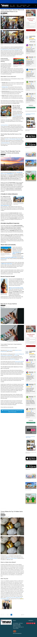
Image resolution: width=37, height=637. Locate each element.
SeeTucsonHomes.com (5, 142)
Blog (1, 13)
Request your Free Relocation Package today (13, 139)
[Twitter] (33, 1)
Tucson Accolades (5, 13)
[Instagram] (28, 1)
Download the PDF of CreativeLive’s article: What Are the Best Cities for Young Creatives (12, 411)
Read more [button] (28, 368)
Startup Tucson (9, 350)
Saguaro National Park (5, 205)
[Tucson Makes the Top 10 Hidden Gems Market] (12, 526)
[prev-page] (1, 615)
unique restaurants (15, 252)
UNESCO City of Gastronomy (6, 263)
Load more (31, 420)
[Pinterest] (30, 1)
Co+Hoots (15, 355)
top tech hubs (12, 359)
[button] (35, 6)
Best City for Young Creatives (9, 303)
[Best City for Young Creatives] (12, 316)
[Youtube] (35, 1)
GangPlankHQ (9, 355)
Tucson (7, 555)
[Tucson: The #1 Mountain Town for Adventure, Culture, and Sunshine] (12, 164)
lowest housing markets (19, 361)
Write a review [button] (32, 356)
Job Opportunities (5, 86)
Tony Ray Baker (3, 14)
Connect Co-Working (18, 354)
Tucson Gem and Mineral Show (11, 257)
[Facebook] (26, 1)
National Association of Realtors (12, 558)
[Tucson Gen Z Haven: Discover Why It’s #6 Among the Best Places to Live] (12, 22)
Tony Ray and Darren (4, 125)
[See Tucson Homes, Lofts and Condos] (5, 5)
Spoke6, (5, 355)
